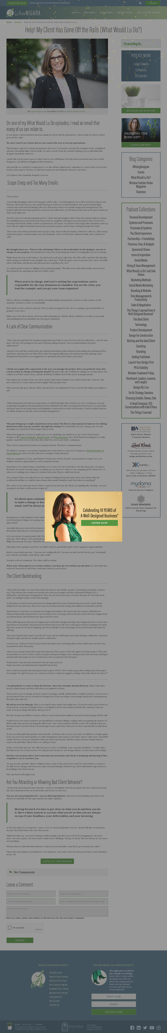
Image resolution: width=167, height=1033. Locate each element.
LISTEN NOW (99, 522)
